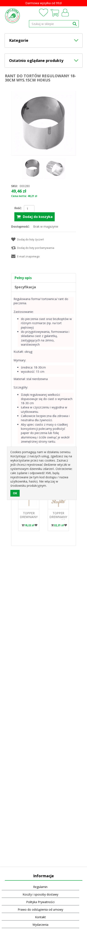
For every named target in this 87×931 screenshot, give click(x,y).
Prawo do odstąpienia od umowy (40, 909)
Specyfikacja (25, 287)
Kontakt (40, 917)
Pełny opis (23, 277)
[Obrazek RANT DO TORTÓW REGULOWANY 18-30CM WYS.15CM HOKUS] (33, 168)
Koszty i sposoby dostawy (40, 894)
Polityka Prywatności (40, 902)
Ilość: (18, 208)
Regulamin (40, 887)
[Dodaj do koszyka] (23, 525)
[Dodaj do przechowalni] (35, 525)
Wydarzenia (40, 925)
